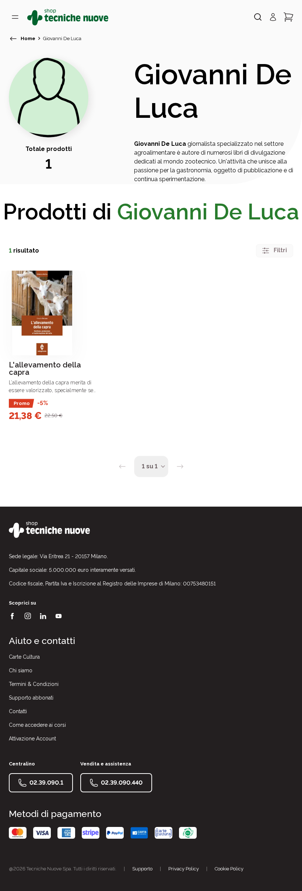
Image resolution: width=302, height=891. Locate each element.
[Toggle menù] (15, 17)
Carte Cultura (24, 657)
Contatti (18, 711)
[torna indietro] (13, 38)
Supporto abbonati (31, 698)
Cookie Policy (229, 868)
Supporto (142, 868)
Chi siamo (20, 670)
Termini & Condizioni (34, 684)
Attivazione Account (32, 739)
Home (28, 38)
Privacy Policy (183, 868)
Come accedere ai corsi (37, 725)
